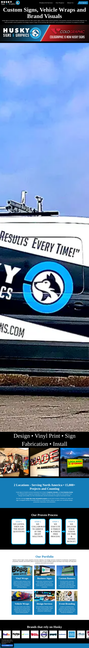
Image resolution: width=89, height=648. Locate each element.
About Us (70, 3)
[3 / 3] (74, 462)
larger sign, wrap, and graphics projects (36, 498)
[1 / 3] (14, 462)
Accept (7, 645)
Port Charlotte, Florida (67, 492)
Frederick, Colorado (52, 492)
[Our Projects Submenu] (64, 3)
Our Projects (60, 3)
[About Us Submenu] (73, 3)
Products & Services (46, 3)
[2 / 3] (44, 462)
